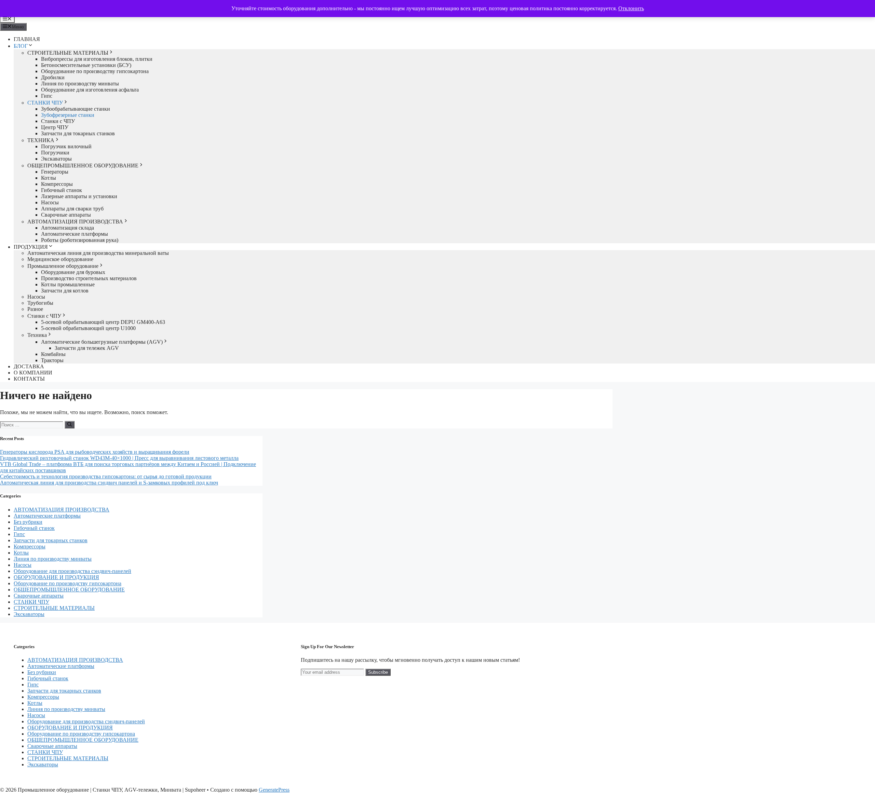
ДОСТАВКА (29, 366)
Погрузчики (55, 152)
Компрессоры (57, 184)
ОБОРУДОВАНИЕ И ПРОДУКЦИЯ (56, 577)
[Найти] (70, 424)
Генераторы (54, 172)
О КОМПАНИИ (33, 372)
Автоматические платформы (74, 234)
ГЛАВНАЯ (27, 39)
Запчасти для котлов (65, 290)
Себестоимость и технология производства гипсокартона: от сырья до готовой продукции (106, 476)
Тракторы (52, 360)
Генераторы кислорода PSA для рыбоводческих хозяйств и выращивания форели (94, 452)
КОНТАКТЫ (29, 379)
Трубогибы (40, 303)
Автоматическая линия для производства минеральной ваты (98, 253)
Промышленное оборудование (62, 266)
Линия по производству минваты (80, 83)
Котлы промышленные (68, 284)
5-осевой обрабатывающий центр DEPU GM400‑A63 (103, 322)
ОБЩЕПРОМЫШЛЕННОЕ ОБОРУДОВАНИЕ (82, 165)
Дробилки (53, 77)
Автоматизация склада (67, 228)
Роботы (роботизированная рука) (79, 240)
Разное (35, 309)
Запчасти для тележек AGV (87, 348)
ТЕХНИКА (40, 140)
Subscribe (378, 672)
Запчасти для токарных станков (78, 133)
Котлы (48, 178)
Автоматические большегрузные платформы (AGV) (102, 342)
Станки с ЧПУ (58, 121)
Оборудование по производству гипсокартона (95, 71)
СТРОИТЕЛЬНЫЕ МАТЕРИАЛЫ (67, 53)
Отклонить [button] (631, 8)
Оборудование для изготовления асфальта (90, 90)
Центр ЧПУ (54, 127)
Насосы (50, 202)
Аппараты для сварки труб (72, 208)
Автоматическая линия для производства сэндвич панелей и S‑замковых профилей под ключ (109, 483)
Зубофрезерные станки (67, 115)
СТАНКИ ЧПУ (45, 103)
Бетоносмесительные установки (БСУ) (86, 65)
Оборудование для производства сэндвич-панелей (72, 571)
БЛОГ (21, 46)
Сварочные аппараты (66, 215)
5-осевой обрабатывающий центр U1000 (88, 328)
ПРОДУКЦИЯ (31, 247)
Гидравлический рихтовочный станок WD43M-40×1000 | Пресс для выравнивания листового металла (119, 458)
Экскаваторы (56, 159)
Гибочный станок (61, 190)
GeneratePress (274, 790)
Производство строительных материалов (89, 278)
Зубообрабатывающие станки (75, 109)
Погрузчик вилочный (66, 146)
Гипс (46, 96)
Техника (37, 335)
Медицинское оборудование (60, 259)
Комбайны (53, 354)
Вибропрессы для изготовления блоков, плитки (96, 59)
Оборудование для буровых (73, 272)
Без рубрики (28, 522)
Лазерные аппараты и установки (79, 196)
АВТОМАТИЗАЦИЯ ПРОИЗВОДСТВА (75, 221)
